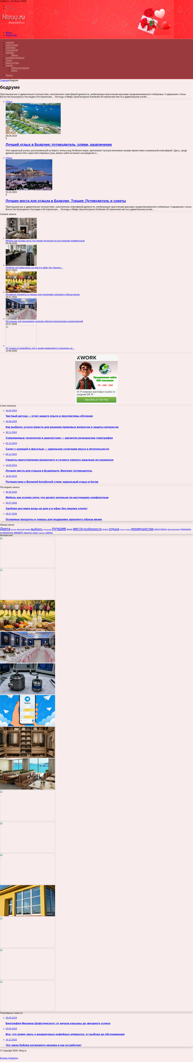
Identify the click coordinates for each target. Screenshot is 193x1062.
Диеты (14, 55)
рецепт (18, 532)
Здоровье (10, 48)
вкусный (21, 529)
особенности (92, 529)
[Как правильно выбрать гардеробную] (27, 757)
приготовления (173, 529)
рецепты (28, 532)
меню (69, 529)
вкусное (14, 529)
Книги (14, 70)
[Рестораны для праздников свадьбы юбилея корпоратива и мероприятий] (21, 319)
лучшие (59, 528)
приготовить (160, 529)
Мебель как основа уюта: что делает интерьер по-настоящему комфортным (45, 241)
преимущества (142, 529)
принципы (186, 529)
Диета (5, 529)
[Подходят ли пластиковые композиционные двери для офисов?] (27, 852)
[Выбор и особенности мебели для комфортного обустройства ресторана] (27, 789)
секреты (42, 533)
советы (49, 532)
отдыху (122, 529)
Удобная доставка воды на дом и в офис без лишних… (34, 267)
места (78, 529)
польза (127, 529)
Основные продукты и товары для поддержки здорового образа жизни (43, 294)
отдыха (114, 529)
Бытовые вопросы (15, 58)
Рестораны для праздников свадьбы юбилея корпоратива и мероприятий (44, 321)
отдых (105, 529)
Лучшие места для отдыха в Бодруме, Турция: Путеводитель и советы (66, 201)
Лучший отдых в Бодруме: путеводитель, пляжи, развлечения (59, 144)
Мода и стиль (12, 63)
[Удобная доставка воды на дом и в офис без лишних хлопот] (21, 265)
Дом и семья (12, 45)
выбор (27, 529)
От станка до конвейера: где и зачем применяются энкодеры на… (40, 348)
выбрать (37, 529)
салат (35, 533)
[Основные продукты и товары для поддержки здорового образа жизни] (21, 292)
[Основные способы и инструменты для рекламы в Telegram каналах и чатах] (27, 725)
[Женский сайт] (13, 28)
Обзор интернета (20, 68)
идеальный (47, 529)
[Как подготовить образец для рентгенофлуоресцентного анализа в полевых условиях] (27, 1010)
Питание (10, 53)
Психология (12, 50)
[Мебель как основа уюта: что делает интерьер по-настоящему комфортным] (21, 238)
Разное (9, 65)
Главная (4, 80)
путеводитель (7, 532)
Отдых (9, 60)
